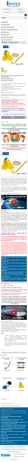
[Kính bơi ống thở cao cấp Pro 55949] (7, 364)
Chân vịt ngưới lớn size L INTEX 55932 (21, 379)
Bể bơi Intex (3, 411)
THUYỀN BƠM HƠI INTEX (7, 27)
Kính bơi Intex (20, 225)
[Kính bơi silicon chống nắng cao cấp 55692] (21, 364)
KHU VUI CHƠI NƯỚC (6, 40)
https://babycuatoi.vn (5, 283)
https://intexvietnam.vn (19, 282)
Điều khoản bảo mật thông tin (9, 446)
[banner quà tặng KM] (14, 142)
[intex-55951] (14, 176)
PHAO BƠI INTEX (5, 24)
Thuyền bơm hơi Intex (17, 411)
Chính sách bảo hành (20, 446)
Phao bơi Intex (9, 411)
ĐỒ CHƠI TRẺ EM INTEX (7, 37)
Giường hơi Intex (23, 413)
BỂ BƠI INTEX (4, 22)
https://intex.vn (7, 338)
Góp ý (24, 95)
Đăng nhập (7, 12)
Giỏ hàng (20, 12)
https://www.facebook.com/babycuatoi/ (12, 289)
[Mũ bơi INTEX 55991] (7, 385)
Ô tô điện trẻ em (14, 459)
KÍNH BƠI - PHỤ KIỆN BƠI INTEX (9, 29)
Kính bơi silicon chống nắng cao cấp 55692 (21, 358)
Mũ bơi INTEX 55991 (7, 378)
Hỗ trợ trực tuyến (7, 9)
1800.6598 (13, 233)
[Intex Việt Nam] (14, 4)
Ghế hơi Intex (23, 410)
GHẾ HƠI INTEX (5, 34)
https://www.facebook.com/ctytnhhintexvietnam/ (11, 287)
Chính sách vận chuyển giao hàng (19, 449)
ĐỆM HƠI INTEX (5, 32)
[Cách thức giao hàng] (7, 117)
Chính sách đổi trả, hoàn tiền (14, 451)
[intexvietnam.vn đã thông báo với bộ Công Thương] (5, 455)
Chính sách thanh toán (6, 449)
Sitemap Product (14, 443)
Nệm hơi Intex (11, 410)
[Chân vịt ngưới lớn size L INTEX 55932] (21, 385)
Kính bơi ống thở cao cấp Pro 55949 (7, 358)
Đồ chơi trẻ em (7, 414)
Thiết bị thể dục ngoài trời (19, 456)
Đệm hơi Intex (17, 410)
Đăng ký (20, 9)
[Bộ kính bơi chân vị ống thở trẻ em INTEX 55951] (4, 73)
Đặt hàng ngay (6, 95)
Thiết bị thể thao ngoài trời (19, 454)
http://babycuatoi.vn (12, 340)
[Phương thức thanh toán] (20, 117)
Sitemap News (7, 443)
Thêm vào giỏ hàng (16, 95)
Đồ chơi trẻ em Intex (12, 225)
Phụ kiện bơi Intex (7, 413)
